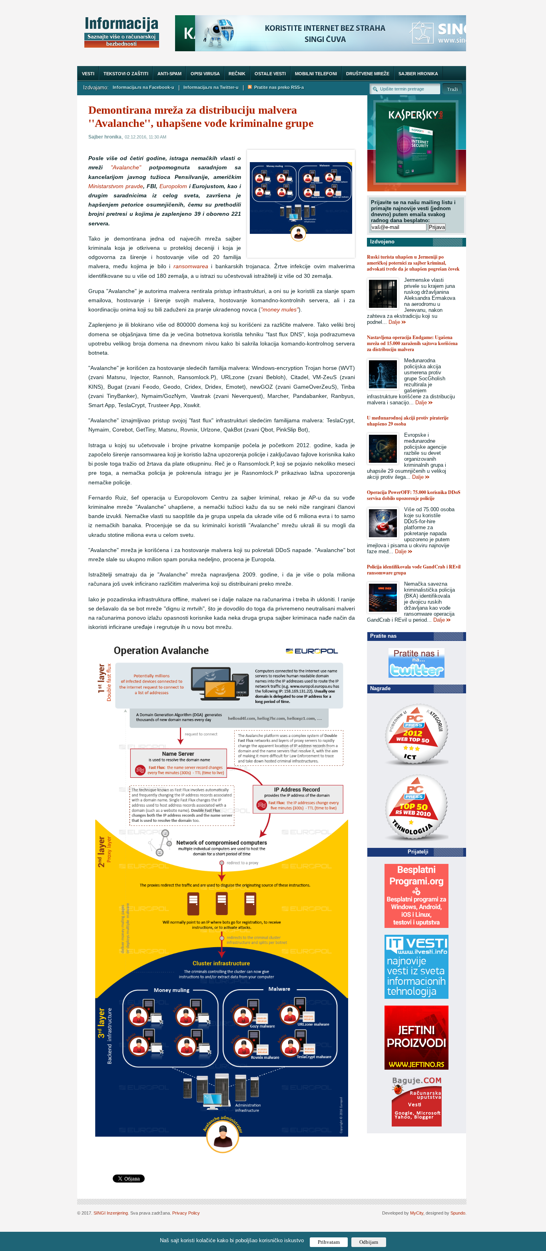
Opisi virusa (205, 73)
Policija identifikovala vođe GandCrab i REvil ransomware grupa (413, 569)
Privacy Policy (186, 1213)
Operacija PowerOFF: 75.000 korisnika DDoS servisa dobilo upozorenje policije (413, 495)
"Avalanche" (126, 168)
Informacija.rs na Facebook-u (143, 87)
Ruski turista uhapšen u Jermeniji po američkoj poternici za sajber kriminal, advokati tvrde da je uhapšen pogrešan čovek (413, 262)
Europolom (173, 186)
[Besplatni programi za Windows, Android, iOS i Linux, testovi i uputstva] (416, 926)
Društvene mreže (367, 73)
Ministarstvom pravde (115, 186)
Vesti (88, 73)
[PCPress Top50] (416, 766)
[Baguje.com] (417, 1125)
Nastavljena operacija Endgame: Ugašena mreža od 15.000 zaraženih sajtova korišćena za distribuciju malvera (412, 343)
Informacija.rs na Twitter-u (211, 87)
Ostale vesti (270, 73)
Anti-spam (169, 73)
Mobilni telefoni (316, 73)
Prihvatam (329, 1242)
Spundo (457, 1213)
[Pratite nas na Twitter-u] (416, 676)
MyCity (416, 1213)
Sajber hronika (418, 73)
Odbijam (368, 1242)
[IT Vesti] (416, 997)
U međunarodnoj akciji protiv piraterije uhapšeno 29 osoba (407, 420)
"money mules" (280, 310)
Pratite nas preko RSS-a (278, 87)
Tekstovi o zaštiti (126, 73)
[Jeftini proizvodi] (416, 1068)
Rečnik (237, 73)
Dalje (394, 322)
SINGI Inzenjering (111, 1213)
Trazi (452, 88)
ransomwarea (190, 266)
